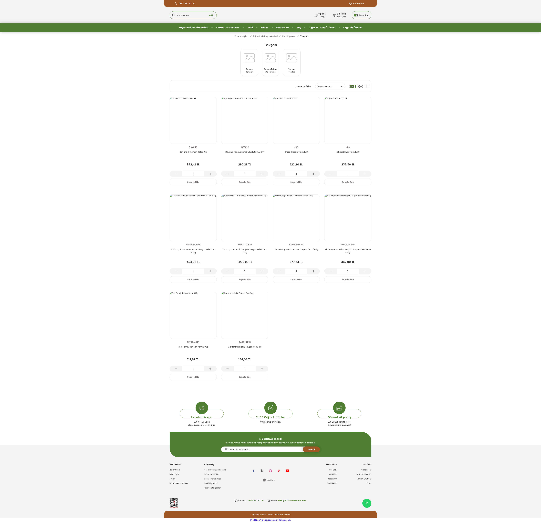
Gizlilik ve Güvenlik (211, 474)
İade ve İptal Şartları (212, 488)
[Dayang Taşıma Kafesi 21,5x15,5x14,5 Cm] (244, 120)
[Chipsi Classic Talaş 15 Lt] (296, 120)
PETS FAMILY (193, 342)
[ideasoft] (255, 520)
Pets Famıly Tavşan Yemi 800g (193, 346)
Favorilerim (332, 483)
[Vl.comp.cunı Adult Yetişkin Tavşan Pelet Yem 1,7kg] (244, 217)
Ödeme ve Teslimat (212, 479)
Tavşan (304, 36)
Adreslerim (332, 479)
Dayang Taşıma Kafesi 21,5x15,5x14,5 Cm (244, 152)
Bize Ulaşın (174, 474)
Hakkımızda (175, 470)
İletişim (173, 479)
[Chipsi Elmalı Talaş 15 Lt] (347, 120)
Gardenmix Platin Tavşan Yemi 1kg (244, 346)
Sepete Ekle (193, 182)
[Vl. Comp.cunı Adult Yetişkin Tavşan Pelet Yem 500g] (347, 217)
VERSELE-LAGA (193, 244)
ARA (211, 15)
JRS (296, 147)
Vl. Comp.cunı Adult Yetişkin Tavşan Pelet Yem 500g (348, 251)
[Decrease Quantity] (176, 174)
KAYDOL (311, 449)
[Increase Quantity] (210, 174)
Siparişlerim (366, 470)
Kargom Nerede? (364, 474)
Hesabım (333, 474)
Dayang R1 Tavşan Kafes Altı (193, 152)
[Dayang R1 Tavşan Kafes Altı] (193, 120)
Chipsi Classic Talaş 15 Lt (296, 152)
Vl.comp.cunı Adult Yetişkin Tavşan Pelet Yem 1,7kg (244, 251)
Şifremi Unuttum (364, 479)
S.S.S (369, 483)
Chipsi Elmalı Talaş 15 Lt (348, 152)
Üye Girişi (333, 470)
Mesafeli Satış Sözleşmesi (215, 470)
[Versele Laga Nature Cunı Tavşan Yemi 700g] (296, 217)
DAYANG (193, 147)
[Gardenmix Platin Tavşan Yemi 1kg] (244, 315)
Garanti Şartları (210, 483)
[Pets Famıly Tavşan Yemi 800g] (193, 315)
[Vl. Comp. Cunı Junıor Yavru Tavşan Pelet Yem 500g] (193, 217)
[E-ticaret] (270, 520)
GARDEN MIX (245, 342)
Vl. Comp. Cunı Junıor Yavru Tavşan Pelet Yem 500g (193, 251)
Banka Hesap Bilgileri (179, 483)
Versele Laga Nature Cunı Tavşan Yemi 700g (296, 249)
